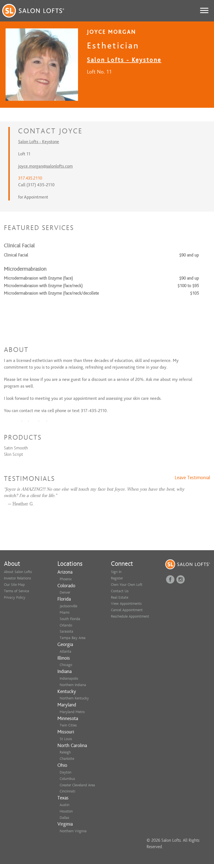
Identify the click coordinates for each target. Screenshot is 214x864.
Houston (66, 811)
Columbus (67, 779)
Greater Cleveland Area (77, 785)
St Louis (66, 739)
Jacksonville (68, 606)
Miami (64, 612)
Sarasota (66, 631)
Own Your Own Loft (126, 584)
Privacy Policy (14, 597)
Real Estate (119, 597)
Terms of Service (16, 591)
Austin (64, 805)
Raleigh (65, 752)
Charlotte (67, 759)
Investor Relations (17, 578)
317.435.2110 (30, 178)
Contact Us (119, 591)
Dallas (64, 818)
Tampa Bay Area (73, 638)
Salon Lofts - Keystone (124, 59)
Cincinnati (67, 791)
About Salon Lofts (18, 572)
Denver (65, 592)
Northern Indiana (73, 685)
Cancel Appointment (127, 610)
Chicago (66, 665)
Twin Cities (68, 725)
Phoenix (66, 579)
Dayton (65, 772)
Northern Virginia (73, 831)
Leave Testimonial (192, 478)
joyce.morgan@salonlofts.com (45, 166)
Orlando (66, 625)
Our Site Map (14, 584)
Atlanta (65, 651)
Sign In (116, 572)
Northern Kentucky (74, 698)
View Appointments (126, 603)
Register (117, 578)
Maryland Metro (72, 712)
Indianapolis (69, 678)
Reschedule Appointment (130, 616)
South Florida (70, 619)
